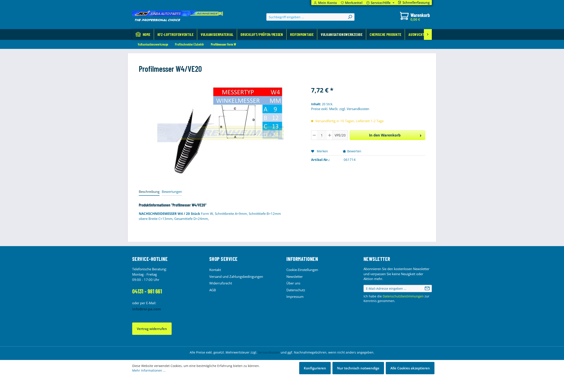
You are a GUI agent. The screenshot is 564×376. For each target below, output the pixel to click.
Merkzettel (352, 3)
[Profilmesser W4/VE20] (220, 132)
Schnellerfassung (416, 2)
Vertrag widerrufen (152, 328)
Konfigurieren (315, 368)
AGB (212, 290)
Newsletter (294, 276)
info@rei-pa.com (146, 309)
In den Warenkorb (385, 135)
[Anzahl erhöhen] (330, 135)
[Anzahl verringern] (314, 135)
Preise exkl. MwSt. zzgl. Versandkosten (340, 109)
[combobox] (306, 16)
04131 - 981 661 (147, 291)
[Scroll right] (428, 34)
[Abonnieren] (427, 288)
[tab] (149, 192)
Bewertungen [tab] (172, 191)
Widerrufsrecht (220, 283)
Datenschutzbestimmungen (403, 296)
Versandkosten (269, 352)
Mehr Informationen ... (149, 370)
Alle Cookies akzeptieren (410, 368)
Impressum (295, 296)
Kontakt (215, 269)
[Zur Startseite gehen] (177, 16)
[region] (220, 132)
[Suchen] (349, 16)
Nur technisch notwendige (358, 368)
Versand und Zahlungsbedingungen (236, 276)
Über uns (293, 283)
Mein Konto (327, 3)
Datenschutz (295, 290)
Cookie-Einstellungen (302, 269)
